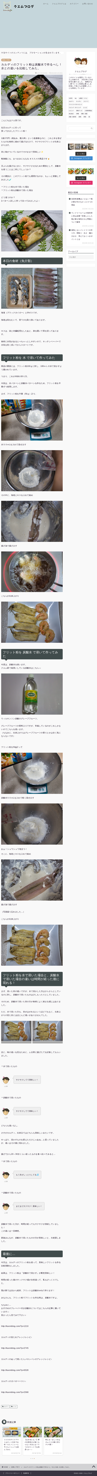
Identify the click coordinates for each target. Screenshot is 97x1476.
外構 (77, 113)
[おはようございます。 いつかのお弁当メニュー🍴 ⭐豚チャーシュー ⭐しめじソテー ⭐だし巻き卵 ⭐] (91, 171)
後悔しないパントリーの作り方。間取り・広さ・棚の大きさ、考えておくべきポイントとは (82, 234)
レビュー (71, 110)
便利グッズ (79, 110)
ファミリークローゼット (75, 104)
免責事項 (26, 1473)
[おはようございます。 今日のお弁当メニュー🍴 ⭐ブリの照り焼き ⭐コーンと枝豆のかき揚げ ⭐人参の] (84, 171)
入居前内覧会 (88, 110)
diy (75, 98)
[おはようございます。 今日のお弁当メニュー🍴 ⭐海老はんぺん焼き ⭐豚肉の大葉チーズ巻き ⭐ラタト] (78, 171)
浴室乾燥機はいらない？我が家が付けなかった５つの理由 (82, 202)
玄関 (80, 116)
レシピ (14, 1406)
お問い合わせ (87, 4)
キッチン (78, 101)
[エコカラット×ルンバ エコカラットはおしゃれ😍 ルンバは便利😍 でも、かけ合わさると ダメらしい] (84, 147)
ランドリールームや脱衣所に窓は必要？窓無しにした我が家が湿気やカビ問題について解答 (82, 217)
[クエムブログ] (22, 11)
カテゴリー (74, 4)
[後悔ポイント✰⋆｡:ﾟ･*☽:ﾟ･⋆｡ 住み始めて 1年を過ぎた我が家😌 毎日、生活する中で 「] (78, 147)
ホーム (45, 4)
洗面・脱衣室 (72, 116)
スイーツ (86, 101)
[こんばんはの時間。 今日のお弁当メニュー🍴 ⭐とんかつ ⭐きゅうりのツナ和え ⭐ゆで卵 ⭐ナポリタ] (71, 171)
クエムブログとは (59, 4)
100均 (70, 98)
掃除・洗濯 (84, 113)
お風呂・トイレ (83, 98)
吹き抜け (71, 113)
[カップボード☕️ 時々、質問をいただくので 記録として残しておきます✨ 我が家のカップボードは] (91, 147)
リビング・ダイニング (75, 107)
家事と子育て (6, 60)
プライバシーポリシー (12, 1473)
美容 (85, 116)
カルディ (6, 1406)
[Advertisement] (48, 31)
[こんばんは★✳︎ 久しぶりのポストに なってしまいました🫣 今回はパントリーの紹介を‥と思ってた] (71, 147)
